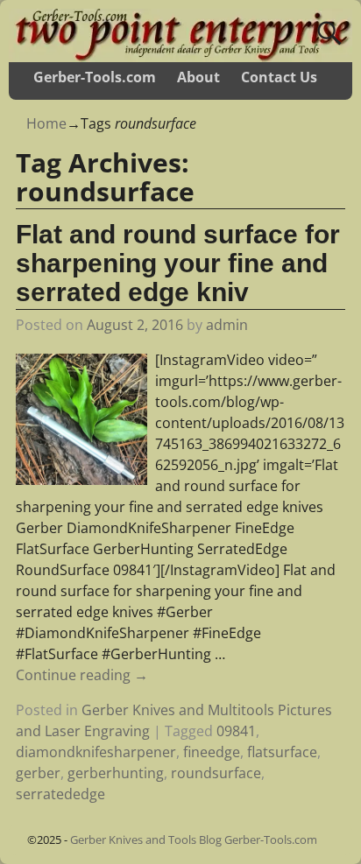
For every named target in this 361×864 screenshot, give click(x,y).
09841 (236, 731)
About (198, 77)
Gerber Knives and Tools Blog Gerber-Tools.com (193, 839)
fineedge (211, 752)
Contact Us (279, 77)
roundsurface (216, 773)
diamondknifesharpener (96, 752)
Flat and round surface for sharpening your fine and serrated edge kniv (178, 263)
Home (46, 123)
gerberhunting (115, 773)
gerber (38, 773)
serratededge (60, 794)
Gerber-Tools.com (94, 77)
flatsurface (282, 752)
